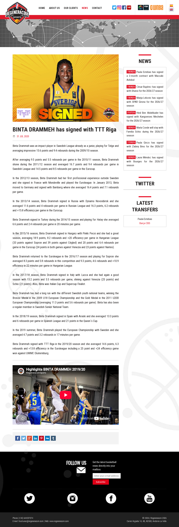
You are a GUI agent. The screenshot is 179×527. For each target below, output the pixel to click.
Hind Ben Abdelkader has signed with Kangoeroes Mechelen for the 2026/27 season (145, 116)
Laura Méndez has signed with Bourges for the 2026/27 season (145, 161)
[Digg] (47, 438)
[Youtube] (129, 7)
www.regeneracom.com (59, 521)
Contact (97, 8)
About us (54, 8)
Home (42, 8)
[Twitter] (114, 7)
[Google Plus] (29, 438)
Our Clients (71, 8)
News (85, 8)
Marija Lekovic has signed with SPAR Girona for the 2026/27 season (145, 101)
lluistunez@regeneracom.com (31, 521)
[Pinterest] (41, 438)
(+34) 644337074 (26, 518)
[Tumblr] (53, 438)
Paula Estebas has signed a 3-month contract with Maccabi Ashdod (145, 75)
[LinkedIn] (35, 438)
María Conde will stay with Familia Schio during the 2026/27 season (145, 131)
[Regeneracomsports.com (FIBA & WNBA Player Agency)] (17, 13)
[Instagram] (119, 7)
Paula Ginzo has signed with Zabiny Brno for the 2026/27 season (145, 146)
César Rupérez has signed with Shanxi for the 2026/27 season (145, 88)
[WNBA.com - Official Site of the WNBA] (156, 7)
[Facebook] (124, 7)
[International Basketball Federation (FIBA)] (143, 7)
